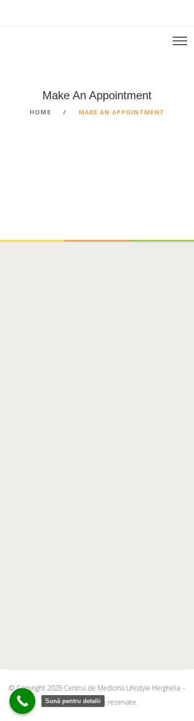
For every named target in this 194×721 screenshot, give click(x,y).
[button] (28, 40)
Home (40, 112)
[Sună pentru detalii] (22, 701)
